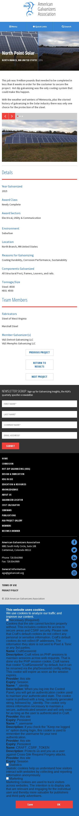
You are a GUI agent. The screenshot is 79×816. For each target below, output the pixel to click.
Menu (14, 26)
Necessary (24, 620)
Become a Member (11, 531)
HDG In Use (7, 479)
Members (6, 525)
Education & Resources (14, 484)
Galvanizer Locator (12, 500)
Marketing (16, 778)
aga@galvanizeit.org (13, 573)
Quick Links (41, 26)
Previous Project (39, 352)
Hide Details (11, 806)
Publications (9, 515)
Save (30, 804)
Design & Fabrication (13, 474)
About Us (7, 494)
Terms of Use (9, 585)
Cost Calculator (11, 505)
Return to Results (39, 364)
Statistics (15, 764)
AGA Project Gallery (12, 520)
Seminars (7, 510)
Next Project (39, 376)
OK (58, 804)
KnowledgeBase (10, 489)
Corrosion (7, 463)
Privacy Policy (10, 590)
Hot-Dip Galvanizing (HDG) (16, 468)
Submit (10, 446)
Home (5, 458)
